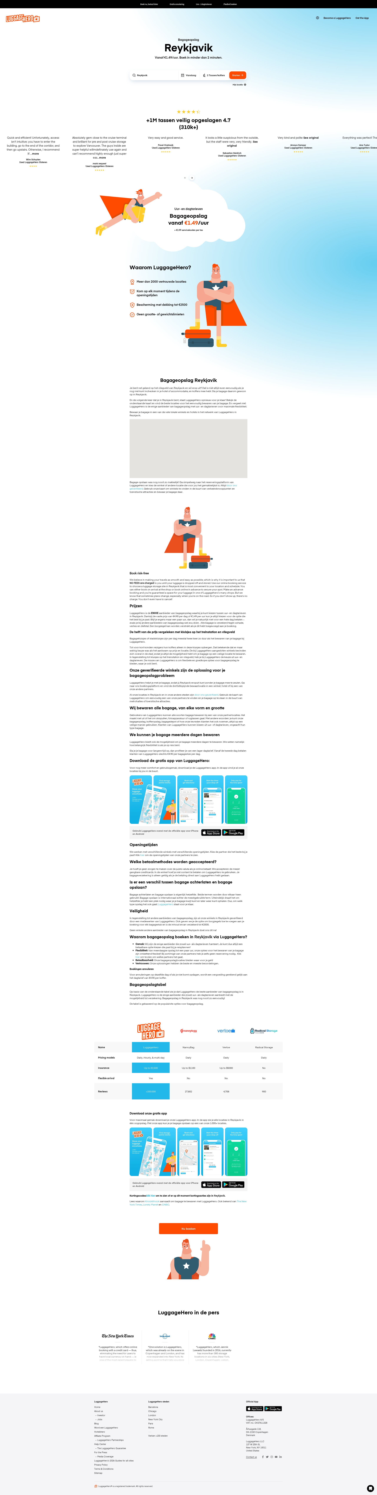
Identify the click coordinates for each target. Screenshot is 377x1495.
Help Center (100, 1444)
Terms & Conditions (103, 1468)
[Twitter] (267, 1457)
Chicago (152, 1411)
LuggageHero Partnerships (110, 1439)
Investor (101, 1415)
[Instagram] (271, 1457)
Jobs (99, 1419)
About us (98, 1411)
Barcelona (153, 1406)
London (152, 1415)
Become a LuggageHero (337, 17)
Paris (150, 1423)
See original (311, 137)
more (35, 153)
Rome (151, 1427)
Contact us (251, 1456)
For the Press (100, 1452)
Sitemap (98, 1472)
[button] (370, 1488)
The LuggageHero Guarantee (111, 1448)
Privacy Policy (101, 1464)
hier (142, 855)
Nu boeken (189, 1228)
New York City (155, 1419)
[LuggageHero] (23, 21)
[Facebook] (263, 1457)
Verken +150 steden (158, 1435)
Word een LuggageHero (106, 1427)
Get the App (362, 17)
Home (97, 1406)
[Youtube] (276, 1457)
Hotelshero (99, 1431)
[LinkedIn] (280, 1457)
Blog (96, 1423)
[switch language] (317, 17)
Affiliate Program (102, 1435)
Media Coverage (105, 1456)
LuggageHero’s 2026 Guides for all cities (114, 1460)
